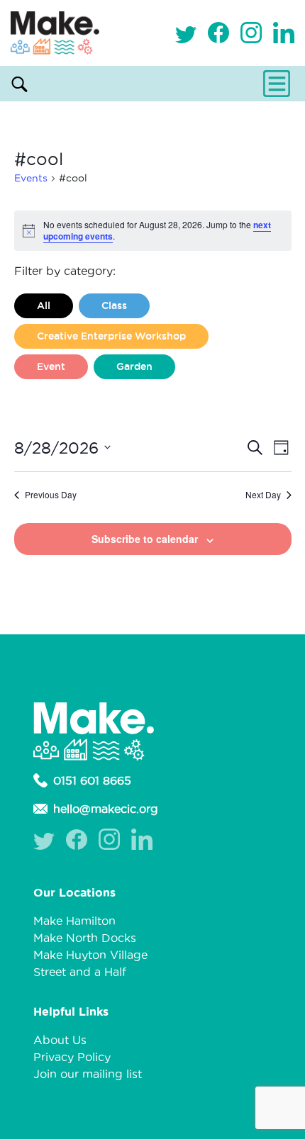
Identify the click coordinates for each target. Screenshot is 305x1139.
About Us (60, 1039)
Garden (134, 366)
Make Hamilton (74, 920)
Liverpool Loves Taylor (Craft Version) (131, 397)
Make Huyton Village (90, 954)
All (43, 305)
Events (31, 178)
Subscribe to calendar (145, 539)
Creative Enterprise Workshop (111, 336)
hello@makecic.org (105, 808)
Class (114, 305)
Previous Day (51, 494)
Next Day (263, 494)
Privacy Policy (72, 1056)
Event (51, 366)
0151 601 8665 (92, 780)
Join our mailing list (87, 1073)
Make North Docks (84, 937)
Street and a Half (79, 971)
